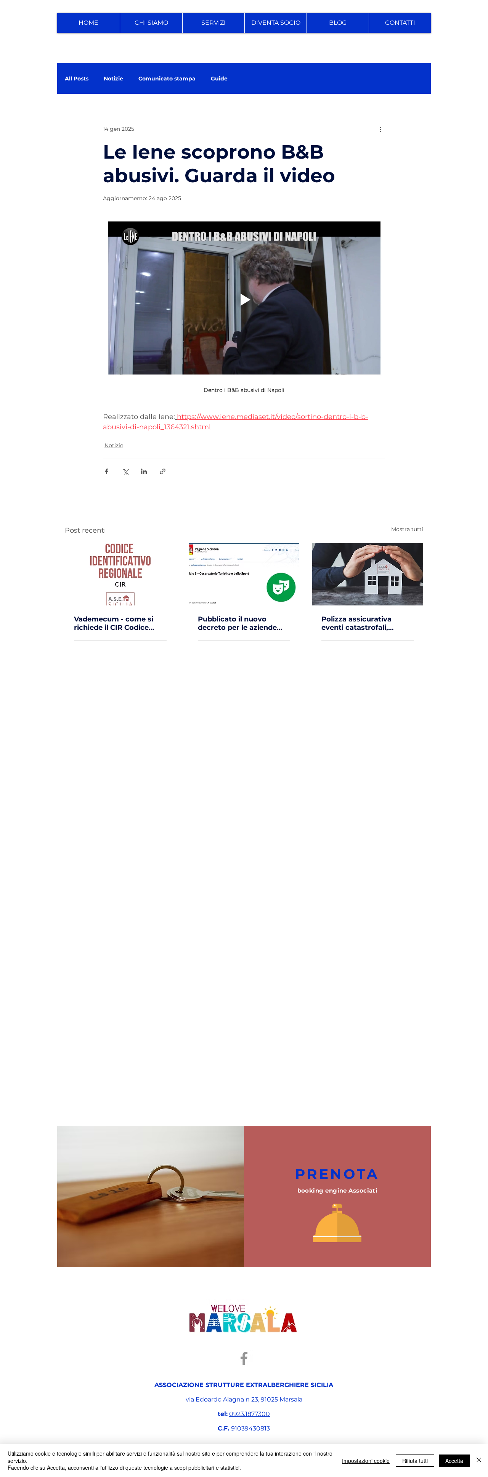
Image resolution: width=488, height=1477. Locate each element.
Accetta (454, 1460)
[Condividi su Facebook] (106, 471)
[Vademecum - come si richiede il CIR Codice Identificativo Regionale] (120, 574)
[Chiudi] (478, 1460)
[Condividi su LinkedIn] (144, 471)
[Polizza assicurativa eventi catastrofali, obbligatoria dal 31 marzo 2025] (367, 574)
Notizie (113, 78)
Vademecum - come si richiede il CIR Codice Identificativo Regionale (116, 623)
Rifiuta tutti (415, 1460)
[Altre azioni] (380, 128)
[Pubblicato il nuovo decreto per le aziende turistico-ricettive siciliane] (244, 574)
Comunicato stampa (167, 78)
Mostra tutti (407, 529)
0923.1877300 (249, 1414)
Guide (219, 78)
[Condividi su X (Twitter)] (125, 471)
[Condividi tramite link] (162, 471)
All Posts (76, 78)
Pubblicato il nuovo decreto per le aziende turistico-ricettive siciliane (237, 623)
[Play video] (244, 299)
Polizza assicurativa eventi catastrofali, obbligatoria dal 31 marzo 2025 (366, 623)
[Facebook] (244, 1358)
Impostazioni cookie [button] (366, 1460)
